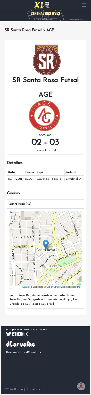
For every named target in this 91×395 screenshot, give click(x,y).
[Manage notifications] (81, 386)
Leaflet (26, 286)
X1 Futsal (18, 389)
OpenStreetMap (56, 286)
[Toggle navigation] (84, 5)
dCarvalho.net (34, 352)
